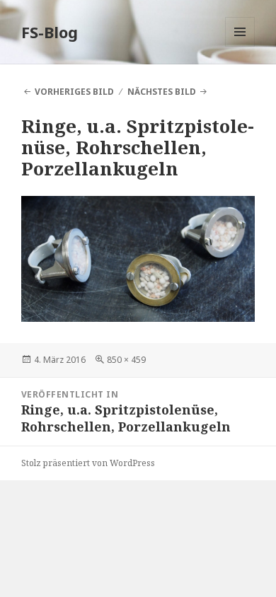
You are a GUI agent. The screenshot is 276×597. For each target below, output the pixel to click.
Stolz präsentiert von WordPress (88, 463)
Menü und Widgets (240, 46)
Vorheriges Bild (74, 92)
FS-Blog (49, 31)
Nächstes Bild (161, 92)
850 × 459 (126, 360)
